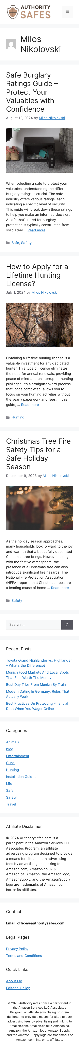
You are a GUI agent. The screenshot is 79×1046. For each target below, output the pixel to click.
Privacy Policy (17, 949)
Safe (15, 243)
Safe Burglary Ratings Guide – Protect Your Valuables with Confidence (32, 92)
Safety (26, 243)
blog (9, 749)
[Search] (67, 625)
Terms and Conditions (24, 956)
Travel (11, 804)
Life (9, 784)
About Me (14, 981)
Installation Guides (21, 777)
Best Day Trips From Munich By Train (36, 685)
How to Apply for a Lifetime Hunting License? (37, 275)
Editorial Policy (18, 988)
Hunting (18, 417)
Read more (36, 230)
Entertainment (17, 756)
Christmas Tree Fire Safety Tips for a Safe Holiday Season (38, 454)
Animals (12, 742)
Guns (10, 763)
